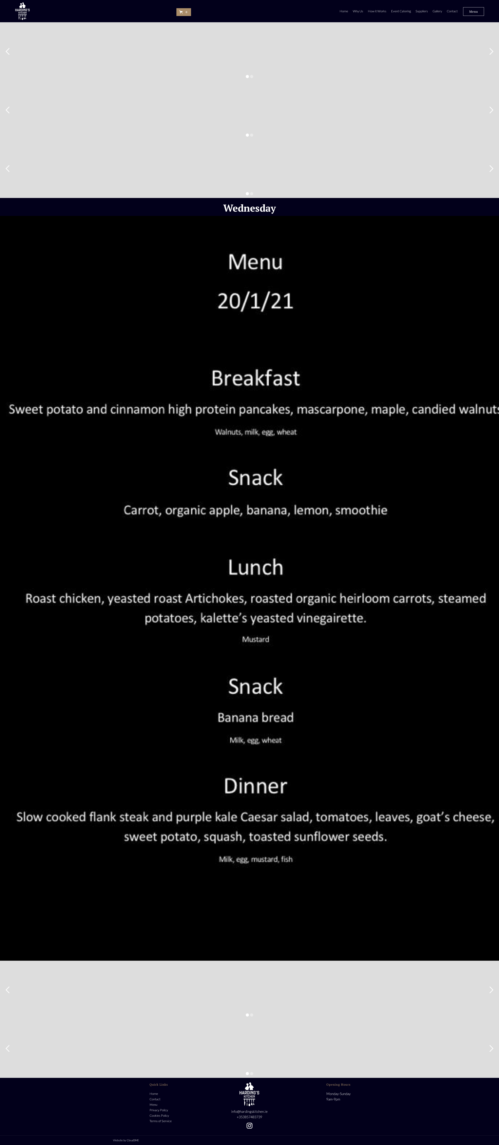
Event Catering (401, 11)
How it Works (377, 11)
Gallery (437, 11)
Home (344, 11)
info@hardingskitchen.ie (249, 1111)
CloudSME (133, 1140)
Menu (473, 11)
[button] (183, 12)
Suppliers (422, 11)
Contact (452, 11)
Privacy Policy (159, 1110)
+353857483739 (249, 1117)
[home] (22, 11)
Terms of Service (161, 1121)
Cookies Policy (159, 1115)
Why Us (358, 11)
